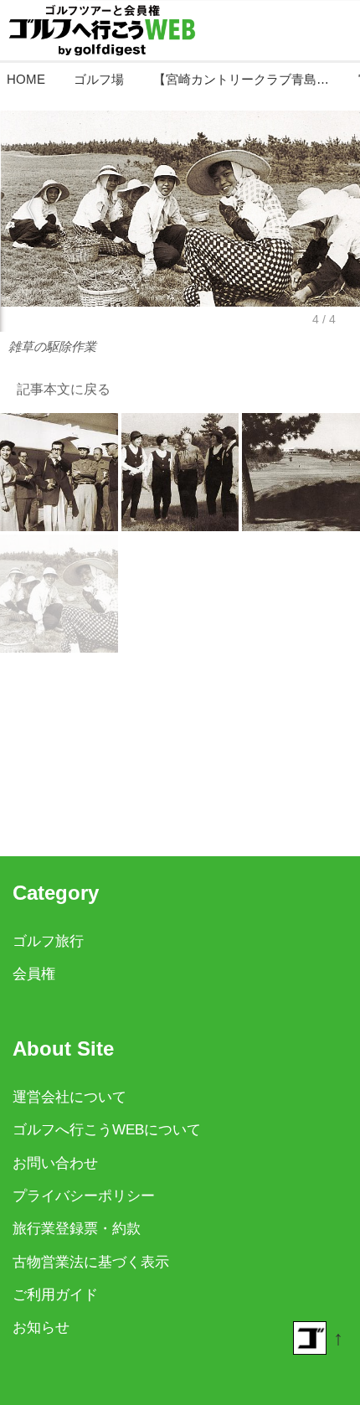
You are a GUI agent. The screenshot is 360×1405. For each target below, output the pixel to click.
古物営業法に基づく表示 (91, 1262)
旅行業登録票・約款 (77, 1229)
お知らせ (41, 1327)
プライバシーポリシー (84, 1196)
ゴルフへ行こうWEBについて (107, 1130)
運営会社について (69, 1097)
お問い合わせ (55, 1163)
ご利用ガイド (55, 1295)
